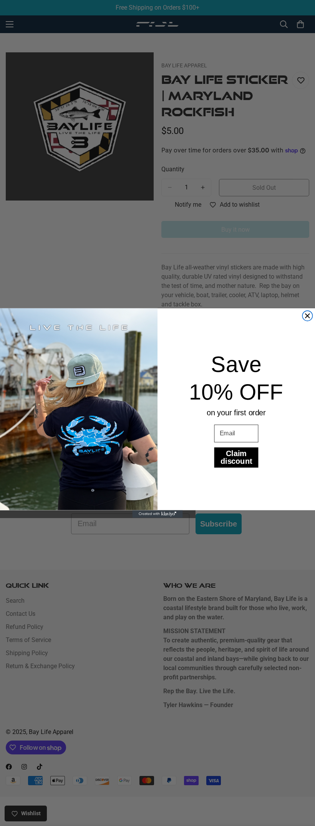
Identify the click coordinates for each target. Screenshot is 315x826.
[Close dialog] (307, 316)
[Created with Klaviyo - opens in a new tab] (157, 514)
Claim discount (236, 457)
